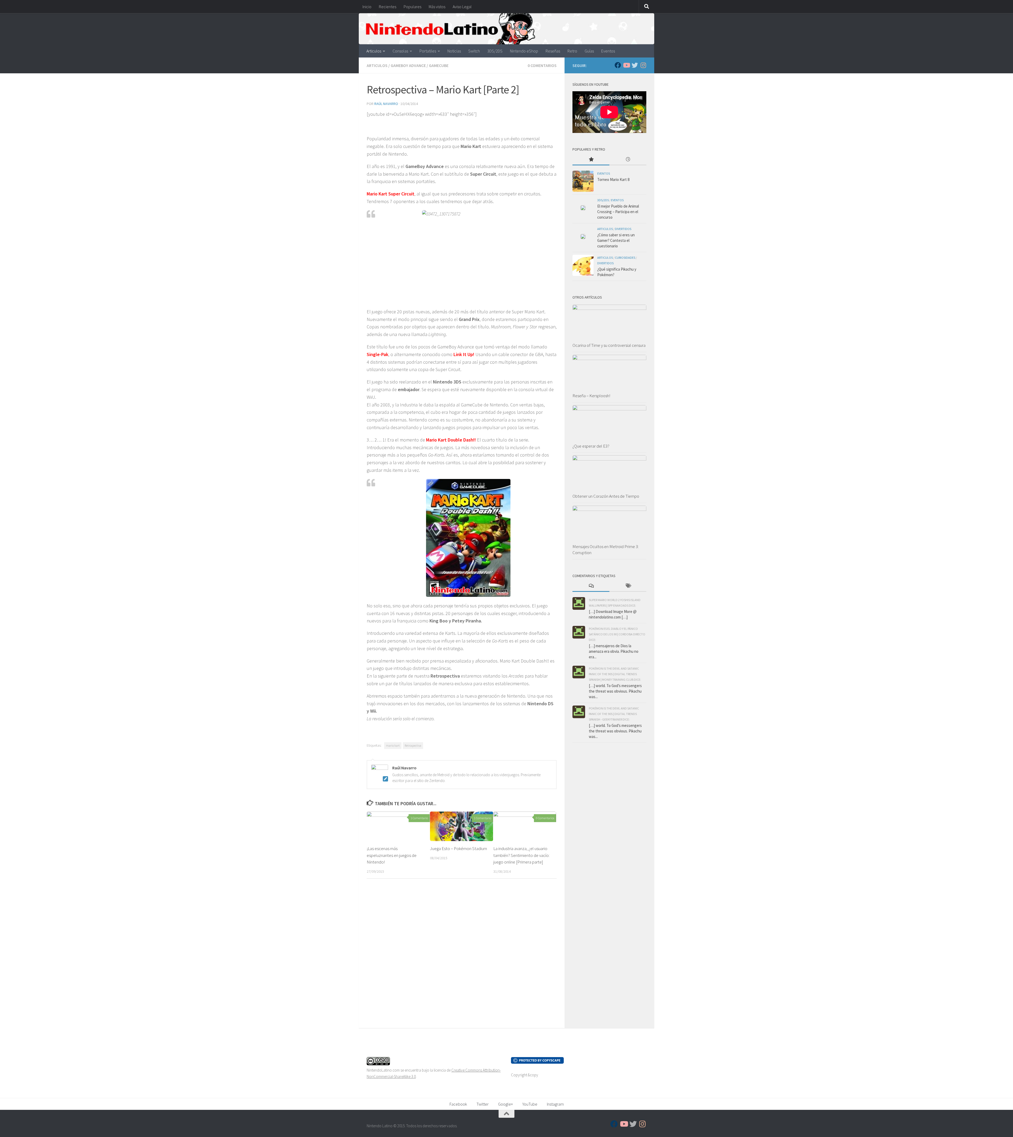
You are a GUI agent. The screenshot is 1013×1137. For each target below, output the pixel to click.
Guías (589, 51)
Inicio (366, 6)
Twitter (482, 1104)
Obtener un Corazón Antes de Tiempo (605, 496)
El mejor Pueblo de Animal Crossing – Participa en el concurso (618, 212)
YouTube (529, 1104)
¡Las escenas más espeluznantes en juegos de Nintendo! (392, 855)
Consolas (400, 51)
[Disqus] (462, 955)
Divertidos (623, 229)
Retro (572, 51)
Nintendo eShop (524, 51)
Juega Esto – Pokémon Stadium (458, 848)
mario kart (393, 745)
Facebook (458, 1104)
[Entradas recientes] (627, 159)
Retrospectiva (413, 745)
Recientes (387, 6)
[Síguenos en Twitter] (635, 65)
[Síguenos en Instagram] (643, 65)
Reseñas (553, 51)
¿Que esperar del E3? (590, 446)
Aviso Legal (462, 6)
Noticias (454, 51)
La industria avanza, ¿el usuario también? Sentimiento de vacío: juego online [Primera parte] (521, 855)
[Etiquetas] (627, 586)
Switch (474, 51)
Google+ (505, 1104)
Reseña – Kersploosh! (591, 396)
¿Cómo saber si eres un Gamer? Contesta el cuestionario (616, 240)
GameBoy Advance (408, 65)
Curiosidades (625, 258)
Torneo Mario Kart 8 (613, 179)
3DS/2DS (495, 51)
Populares (412, 6)
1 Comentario (419, 818)
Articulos (373, 51)
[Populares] (590, 159)
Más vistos (437, 6)
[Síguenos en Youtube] (626, 65)
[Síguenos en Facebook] (618, 65)
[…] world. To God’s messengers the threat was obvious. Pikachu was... (615, 691)
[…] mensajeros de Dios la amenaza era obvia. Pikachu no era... (613, 651)
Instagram (555, 1104)
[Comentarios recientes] (590, 586)
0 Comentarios (542, 65)
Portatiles (427, 51)
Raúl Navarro (386, 103)
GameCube (438, 65)
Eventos (608, 51)
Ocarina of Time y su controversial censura (609, 345)
